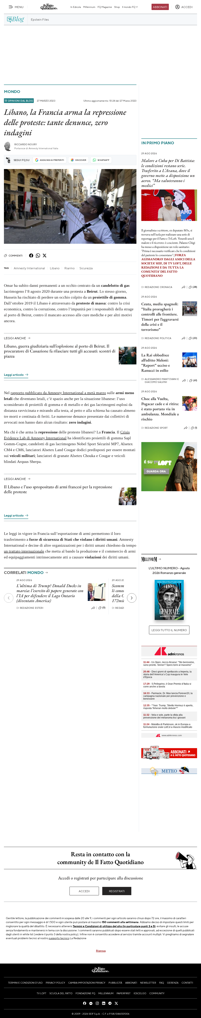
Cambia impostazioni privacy (86, 982)
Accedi (84, 891)
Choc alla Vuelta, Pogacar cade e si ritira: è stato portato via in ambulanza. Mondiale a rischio (160, 409)
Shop (117, 7)
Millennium (89, 7)
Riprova (101, 950)
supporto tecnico (59, 938)
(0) (103, 607)
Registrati (117, 891)
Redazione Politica (156, 338)
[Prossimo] (131, 598)
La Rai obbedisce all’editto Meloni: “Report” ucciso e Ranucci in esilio (155, 362)
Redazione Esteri (29, 607)
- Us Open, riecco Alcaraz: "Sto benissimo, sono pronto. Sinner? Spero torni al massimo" (169, 663)
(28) (195, 287)
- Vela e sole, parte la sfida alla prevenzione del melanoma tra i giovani (164, 716)
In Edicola (75, 7)
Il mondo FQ (128, 6)
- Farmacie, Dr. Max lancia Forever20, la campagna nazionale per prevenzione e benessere (168, 696)
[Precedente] (8, 598)
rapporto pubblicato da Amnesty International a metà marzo (58, 393)
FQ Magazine (105, 7)
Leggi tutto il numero (169, 630)
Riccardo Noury (25, 144)
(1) (196, 427)
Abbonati (160, 7)
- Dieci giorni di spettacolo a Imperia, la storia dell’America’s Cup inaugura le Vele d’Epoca (167, 674)
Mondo (12, 91)
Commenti (16, 255)
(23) (195, 338)
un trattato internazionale (24, 551)
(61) (195, 380)
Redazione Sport (154, 427)
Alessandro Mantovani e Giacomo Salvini (160, 380)
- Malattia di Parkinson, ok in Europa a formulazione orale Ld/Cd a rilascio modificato (167, 725)
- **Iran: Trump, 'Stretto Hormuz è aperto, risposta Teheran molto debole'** (168, 707)
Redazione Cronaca (156, 287)
